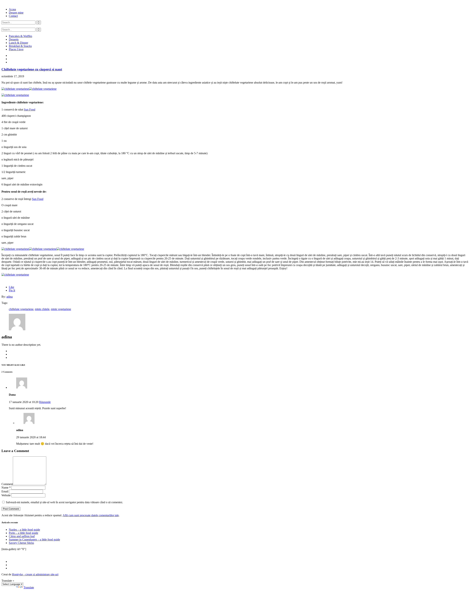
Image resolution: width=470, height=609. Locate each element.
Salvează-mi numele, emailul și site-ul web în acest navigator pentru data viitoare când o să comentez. (64, 502)
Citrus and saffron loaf (22, 536)
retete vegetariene (61, 309)
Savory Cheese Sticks (21, 542)
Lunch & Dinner (18, 42)
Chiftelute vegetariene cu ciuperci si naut (31, 69)
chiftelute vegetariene (21, 309)
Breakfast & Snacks (20, 46)
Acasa (12, 9)
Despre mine (16, 12)
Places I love (16, 49)
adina (9, 296)
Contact (13, 15)
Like (11, 287)
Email (4, 491)
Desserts (14, 39)
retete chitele (42, 309)
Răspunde (45, 402)
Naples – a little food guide (24, 529)
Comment (7, 484)
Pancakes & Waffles (20, 36)
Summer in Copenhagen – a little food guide (34, 539)
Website (6, 495)
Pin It (12, 290)
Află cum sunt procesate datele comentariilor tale (91, 515)
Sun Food (29, 109)
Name (6, 487)
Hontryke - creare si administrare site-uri (35, 574)
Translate (29, 587)
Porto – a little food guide (23, 532)
